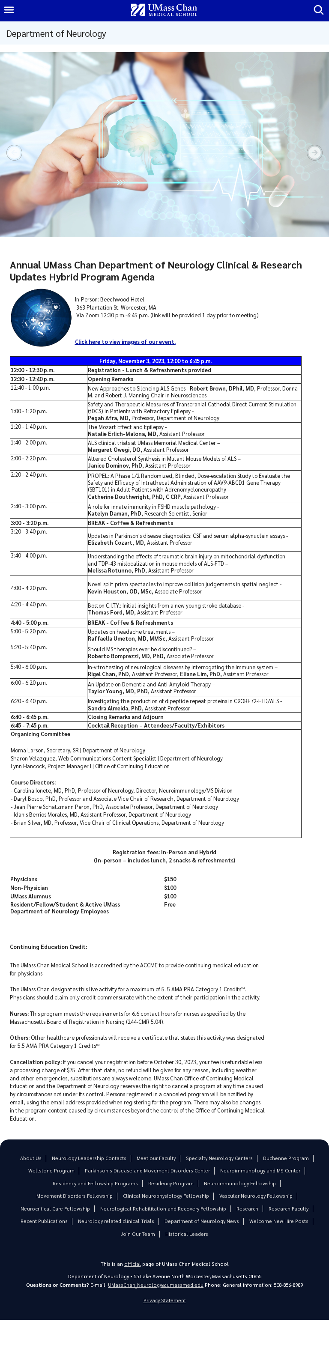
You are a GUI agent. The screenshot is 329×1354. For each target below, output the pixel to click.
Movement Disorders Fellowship (74, 1196)
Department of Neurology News (201, 1221)
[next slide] (315, 153)
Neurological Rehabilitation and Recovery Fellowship (163, 1208)
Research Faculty (288, 1208)
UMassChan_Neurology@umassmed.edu (155, 1285)
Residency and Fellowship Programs (95, 1183)
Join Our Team (138, 1234)
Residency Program (171, 1183)
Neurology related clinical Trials (116, 1221)
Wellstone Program (51, 1170)
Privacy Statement (165, 1300)
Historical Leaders (186, 1234)
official (132, 1264)
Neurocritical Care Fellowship (55, 1208)
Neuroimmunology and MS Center (260, 1170)
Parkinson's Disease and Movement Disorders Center (147, 1170)
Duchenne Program (286, 1158)
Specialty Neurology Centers (219, 1158)
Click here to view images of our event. (125, 341)
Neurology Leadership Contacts (89, 1158)
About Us (31, 1158)
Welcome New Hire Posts (278, 1221)
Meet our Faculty (156, 1158)
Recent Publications (44, 1221)
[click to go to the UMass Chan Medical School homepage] (164, 10)
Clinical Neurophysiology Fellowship (166, 1196)
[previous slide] (14, 153)
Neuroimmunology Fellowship (240, 1183)
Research (247, 1208)
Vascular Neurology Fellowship (256, 1196)
